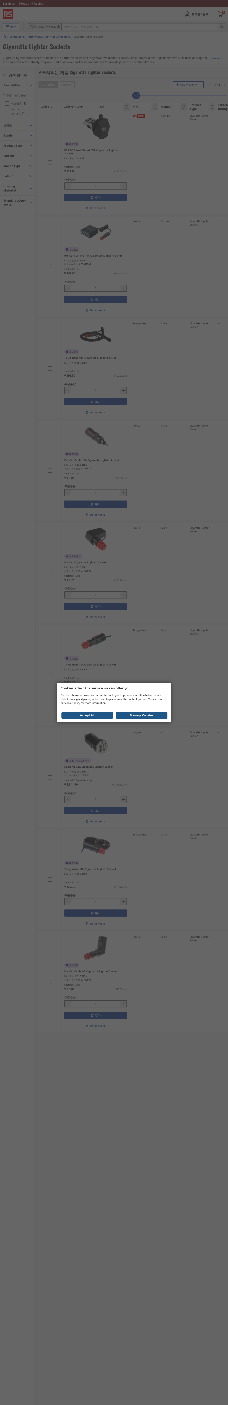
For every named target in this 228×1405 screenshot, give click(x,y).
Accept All (87, 715)
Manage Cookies (141, 715)
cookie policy (72, 703)
